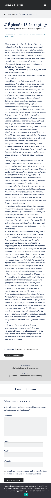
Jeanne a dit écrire (13, 5)
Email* (6, 451)
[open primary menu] (45, 5)
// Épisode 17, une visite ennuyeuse (25, 368)
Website (7, 461)
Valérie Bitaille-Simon (24, 28)
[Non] (48, 490)
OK (26, 494)
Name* (6, 441)
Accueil (7, 14)
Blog (13, 14)
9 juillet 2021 (41, 28)
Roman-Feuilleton (31, 349)
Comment (8, 415)
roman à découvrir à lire (13, 355)
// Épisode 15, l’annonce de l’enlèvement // (25, 376)
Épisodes (18, 349)
